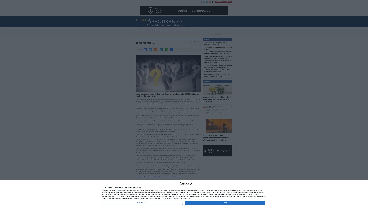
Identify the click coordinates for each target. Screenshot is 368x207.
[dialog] (184, 193)
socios (119, 190)
